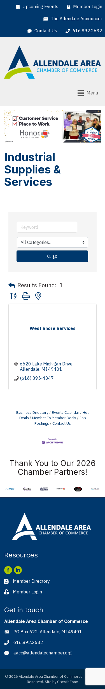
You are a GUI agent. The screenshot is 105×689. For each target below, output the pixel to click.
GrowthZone (67, 681)
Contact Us (61, 423)
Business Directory (32, 412)
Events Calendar (65, 412)
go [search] (54, 256)
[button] (11, 285)
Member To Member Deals (54, 417)
